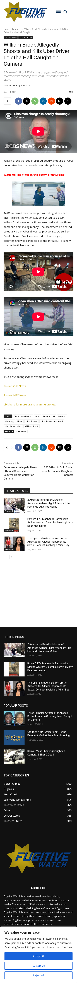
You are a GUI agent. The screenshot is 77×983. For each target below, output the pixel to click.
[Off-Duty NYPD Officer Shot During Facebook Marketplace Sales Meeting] (14, 737)
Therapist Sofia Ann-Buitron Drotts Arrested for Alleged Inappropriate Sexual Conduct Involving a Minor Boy (48, 541)
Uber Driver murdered (52, 421)
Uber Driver (31, 421)
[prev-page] (6, 557)
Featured (16, 29)
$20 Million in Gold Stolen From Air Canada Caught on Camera (57, 471)
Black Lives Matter (23, 416)
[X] (26, 101)
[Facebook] (18, 101)
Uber (19, 421)
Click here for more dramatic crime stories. (30, 404)
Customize (38, 965)
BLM (37, 416)
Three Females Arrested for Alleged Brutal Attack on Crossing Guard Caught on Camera (49, 716)
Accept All (38, 956)
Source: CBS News (15, 386)
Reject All (38, 975)
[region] (38, 955)
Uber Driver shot (13, 426)
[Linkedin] (43, 101)
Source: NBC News (15, 395)
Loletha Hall (49, 416)
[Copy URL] (67, 101)
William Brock (31, 426)
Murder (62, 416)
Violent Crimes (26, 37)
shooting (9, 421)
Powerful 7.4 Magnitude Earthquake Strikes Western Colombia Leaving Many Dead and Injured (50, 522)
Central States (10, 37)
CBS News (21, 431)
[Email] (59, 101)
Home (7, 29)
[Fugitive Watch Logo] (25, 12)
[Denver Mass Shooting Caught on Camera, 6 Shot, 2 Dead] (14, 756)
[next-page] (11, 557)
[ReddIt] (51, 101)
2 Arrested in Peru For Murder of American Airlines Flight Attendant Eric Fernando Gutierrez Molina (49, 503)
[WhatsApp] (34, 101)
